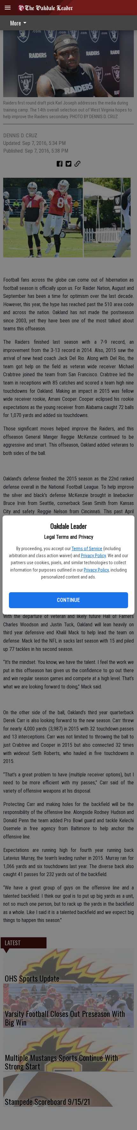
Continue (68, 600)
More (15, 23)
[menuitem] (20, 22)
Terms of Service (87, 548)
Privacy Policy (93, 555)
